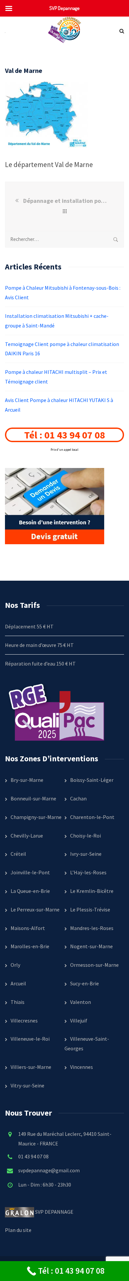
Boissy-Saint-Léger (91, 780)
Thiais (17, 1002)
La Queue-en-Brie (30, 891)
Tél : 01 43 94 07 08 (64, 435)
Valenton (80, 1002)
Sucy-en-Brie (84, 983)
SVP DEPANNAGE (54, 1211)
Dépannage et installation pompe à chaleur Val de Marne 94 (65, 200)
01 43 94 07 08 (33, 1156)
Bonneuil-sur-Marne (33, 798)
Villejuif (78, 1020)
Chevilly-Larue (27, 835)
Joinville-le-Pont (30, 872)
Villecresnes (24, 1020)
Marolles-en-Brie (30, 946)
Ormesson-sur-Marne (94, 964)
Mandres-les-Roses (91, 928)
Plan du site (18, 1230)
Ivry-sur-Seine (86, 853)
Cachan (78, 798)
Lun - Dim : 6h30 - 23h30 (44, 1184)
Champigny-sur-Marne (36, 817)
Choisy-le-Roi (85, 835)
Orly (15, 964)
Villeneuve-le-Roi (30, 1038)
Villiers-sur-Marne (31, 1067)
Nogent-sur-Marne (91, 946)
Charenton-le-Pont (92, 817)
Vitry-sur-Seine (27, 1085)
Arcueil (18, 983)
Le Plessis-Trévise (90, 909)
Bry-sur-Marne (27, 780)
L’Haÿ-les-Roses (88, 872)
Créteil (18, 853)
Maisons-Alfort (28, 928)
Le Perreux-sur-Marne (35, 909)
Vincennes (81, 1067)
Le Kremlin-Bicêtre (91, 891)
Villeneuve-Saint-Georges (86, 1043)
